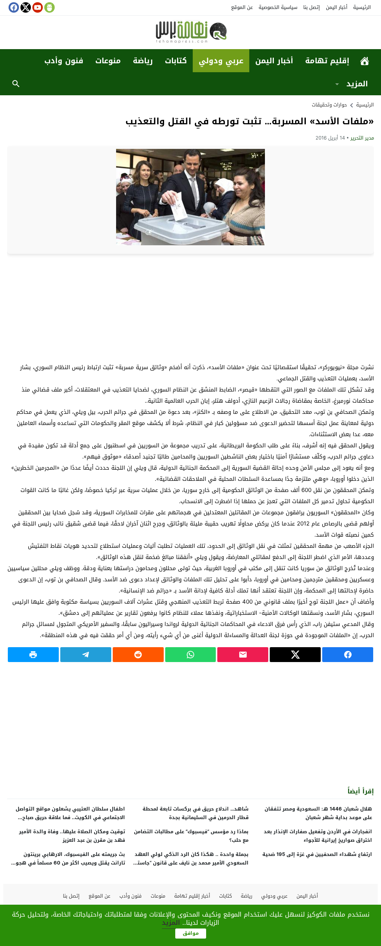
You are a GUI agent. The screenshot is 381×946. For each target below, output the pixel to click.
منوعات (108, 61)
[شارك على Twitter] (295, 654)
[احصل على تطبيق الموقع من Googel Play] (49, 7)
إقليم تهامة (327, 61)
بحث (16, 83)
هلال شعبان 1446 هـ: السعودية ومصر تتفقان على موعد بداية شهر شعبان (318, 813)
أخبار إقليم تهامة (192, 896)
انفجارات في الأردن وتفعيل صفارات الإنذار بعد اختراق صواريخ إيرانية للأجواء (318, 836)
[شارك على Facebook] (347, 654)
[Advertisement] (190, 307)
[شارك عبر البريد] (242, 654)
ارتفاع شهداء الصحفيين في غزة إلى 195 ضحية (317, 854)
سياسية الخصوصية (278, 7)
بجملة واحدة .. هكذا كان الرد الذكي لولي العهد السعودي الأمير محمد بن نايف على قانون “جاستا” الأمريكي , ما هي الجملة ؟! (191, 863)
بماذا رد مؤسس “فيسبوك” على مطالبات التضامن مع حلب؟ (191, 836)
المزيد (357, 84)
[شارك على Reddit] (138, 654)
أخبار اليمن (337, 7)
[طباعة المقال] (33, 654)
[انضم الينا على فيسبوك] (13, 7)
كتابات (176, 61)
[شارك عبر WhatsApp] (190, 654)
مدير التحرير (362, 138)
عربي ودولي (221, 61)
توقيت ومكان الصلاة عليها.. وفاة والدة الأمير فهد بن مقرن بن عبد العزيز (72, 836)
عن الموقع (242, 7)
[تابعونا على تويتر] (25, 7)
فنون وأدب (63, 61)
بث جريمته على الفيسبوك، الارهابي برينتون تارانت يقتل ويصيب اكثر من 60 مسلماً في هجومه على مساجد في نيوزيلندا (67, 863)
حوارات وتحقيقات (329, 104)
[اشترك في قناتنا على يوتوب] (37, 7)
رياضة (143, 61)
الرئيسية (362, 7)
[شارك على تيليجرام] (85, 654)
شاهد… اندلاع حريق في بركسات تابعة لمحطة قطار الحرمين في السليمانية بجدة (196, 813)
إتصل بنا (311, 7)
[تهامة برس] (190, 33)
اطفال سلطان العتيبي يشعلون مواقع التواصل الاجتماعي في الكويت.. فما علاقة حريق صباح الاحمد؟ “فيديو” (70, 817)
